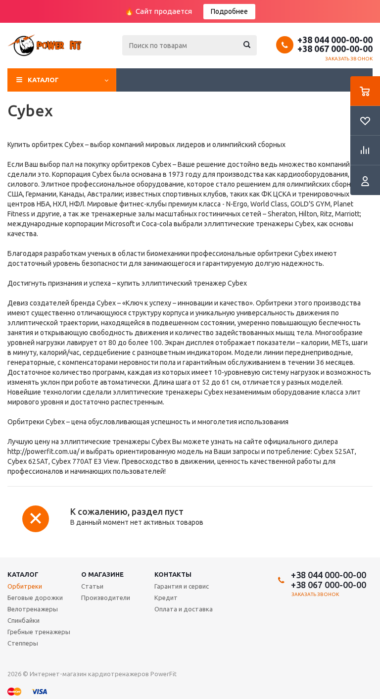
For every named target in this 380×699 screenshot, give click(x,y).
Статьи (92, 586)
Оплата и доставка (183, 608)
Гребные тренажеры (38, 631)
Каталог (43, 79)
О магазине (102, 574)
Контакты (172, 574)
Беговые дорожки (35, 597)
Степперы (22, 643)
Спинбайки (23, 620)
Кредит (166, 597)
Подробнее (229, 11)
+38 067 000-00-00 (335, 48)
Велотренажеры (32, 608)
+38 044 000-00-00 (335, 39)
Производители (105, 597)
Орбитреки (24, 586)
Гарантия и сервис (181, 586)
